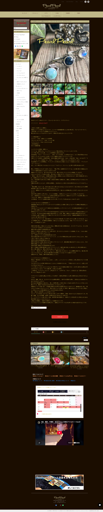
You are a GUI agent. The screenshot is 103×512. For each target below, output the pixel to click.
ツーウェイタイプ (21, 73)
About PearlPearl (69, 1)
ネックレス (24, 13)
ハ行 (18, 144)
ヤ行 (18, 148)
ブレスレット (35, 13)
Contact (81, 1)
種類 (32, 305)
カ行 (18, 135)
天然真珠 (68, 13)
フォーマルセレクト (46, 16)
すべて (36, 332)
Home (63, 1)
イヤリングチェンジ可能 (22, 101)
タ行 (18, 139)
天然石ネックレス (21, 84)
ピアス (46, 13)
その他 (56, 13)
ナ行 (18, 142)
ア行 (18, 133)
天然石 (78, 13)
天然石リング (20, 166)
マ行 (18, 146)
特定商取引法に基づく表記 (22, 43)
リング (18, 110)
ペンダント (19, 66)
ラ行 (18, 150)
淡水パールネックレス (22, 81)
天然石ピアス (20, 104)
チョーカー (19, 70)
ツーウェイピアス (21, 97)
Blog (77, 1)
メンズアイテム (57, 16)
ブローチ (19, 121)
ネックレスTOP (20, 119)
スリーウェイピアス (21, 99)
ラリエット (19, 68)
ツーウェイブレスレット (22, 88)
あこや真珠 (19, 128)
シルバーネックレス (21, 162)
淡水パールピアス (21, 106)
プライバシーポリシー (21, 41)
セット (18, 113)
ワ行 (18, 153)
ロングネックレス (21, 75)
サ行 (18, 137)
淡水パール (19, 90)
